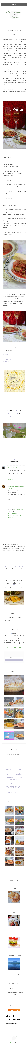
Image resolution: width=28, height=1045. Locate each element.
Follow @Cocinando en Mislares (14, 754)
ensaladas (10, 777)
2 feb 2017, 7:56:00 (14, 467)
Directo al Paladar (14, 880)
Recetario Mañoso (14, 772)
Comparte (11, 410)
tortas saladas (11, 792)
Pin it (20, 413)
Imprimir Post (15, 417)
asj (8, 468)
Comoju (14, 888)
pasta (20, 777)
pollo (15, 779)
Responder (10, 479)
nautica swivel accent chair (14, 515)
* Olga (5, 357)
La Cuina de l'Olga (13, 487)
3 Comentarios (17, 35)
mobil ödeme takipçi (12, 513)
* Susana (6, 362)
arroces (9, 774)
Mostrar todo (21, 974)
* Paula (5, 355)
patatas (9, 779)
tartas (20, 790)
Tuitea (20, 410)
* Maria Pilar (7, 359)
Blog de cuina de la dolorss (14, 955)
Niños (20, 769)
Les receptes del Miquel (14, 933)
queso (20, 780)
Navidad (9, 769)
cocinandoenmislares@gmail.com (13, 644)
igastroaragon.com (15, 988)
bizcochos (18, 774)
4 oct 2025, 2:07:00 (18, 509)
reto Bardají (10, 790)
